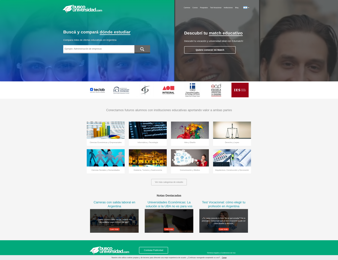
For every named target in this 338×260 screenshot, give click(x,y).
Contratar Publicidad (153, 250)
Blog (236, 7)
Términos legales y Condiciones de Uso (221, 253)
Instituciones (228, 7)
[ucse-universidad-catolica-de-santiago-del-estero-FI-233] (192, 90)
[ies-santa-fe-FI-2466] (240, 90)
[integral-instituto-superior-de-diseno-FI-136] (168, 90)
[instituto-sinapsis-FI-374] (145, 90)
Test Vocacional (215, 7)
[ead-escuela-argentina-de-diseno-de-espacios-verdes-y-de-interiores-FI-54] (216, 90)
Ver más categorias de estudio (169, 182)
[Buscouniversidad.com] (83, 9)
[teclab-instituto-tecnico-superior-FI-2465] (97, 90)
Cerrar (224, 258)
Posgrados (204, 7)
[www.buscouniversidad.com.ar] (109, 250)
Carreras (187, 7)
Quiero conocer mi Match (210, 50)
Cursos (195, 7)
